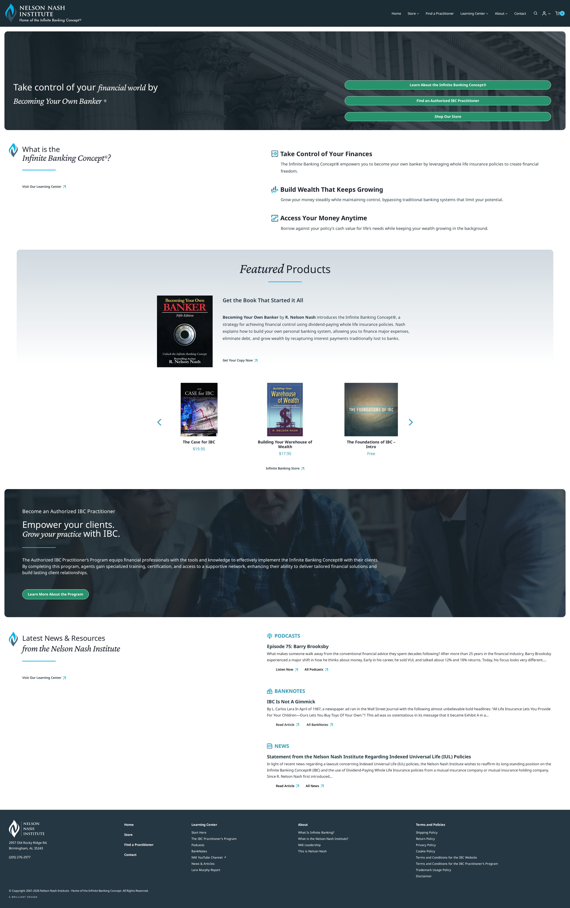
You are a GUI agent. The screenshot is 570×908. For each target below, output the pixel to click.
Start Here (198, 832)
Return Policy (425, 839)
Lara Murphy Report (205, 870)
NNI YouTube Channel (207, 857)
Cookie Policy (425, 851)
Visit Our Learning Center (41, 186)
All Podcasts (314, 669)
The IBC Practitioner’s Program (214, 839)
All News (312, 786)
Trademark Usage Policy (433, 870)
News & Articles (203, 863)
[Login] (546, 13)
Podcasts (197, 845)
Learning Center (204, 824)
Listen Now (284, 669)
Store (128, 835)
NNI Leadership (309, 845)
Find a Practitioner (440, 13)
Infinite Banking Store (282, 468)
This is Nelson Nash (312, 851)
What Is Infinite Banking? (316, 832)
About (303, 824)
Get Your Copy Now (238, 360)
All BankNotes (317, 724)
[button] (549, 13)
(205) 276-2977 (20, 857)
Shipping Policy (427, 832)
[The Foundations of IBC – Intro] (287, 423)
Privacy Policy (426, 845)
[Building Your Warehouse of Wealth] (201, 423)
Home (396, 13)
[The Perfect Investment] (373, 423)
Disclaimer (424, 876)
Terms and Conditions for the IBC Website (446, 857)
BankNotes (199, 851)
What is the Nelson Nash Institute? (323, 839)
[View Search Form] (535, 13)
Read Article (285, 724)
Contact (520, 13)
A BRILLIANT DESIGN (23, 897)
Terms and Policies (430, 824)
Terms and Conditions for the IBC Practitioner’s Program (457, 863)
